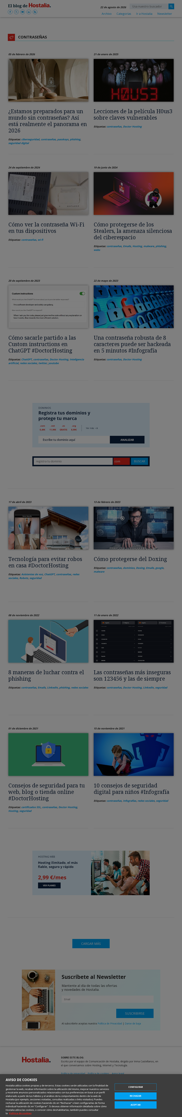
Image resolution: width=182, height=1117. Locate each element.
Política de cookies (20, 1113)
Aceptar (136, 1104)
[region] (91, 1095)
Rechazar (135, 1095)
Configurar (135, 1087)
